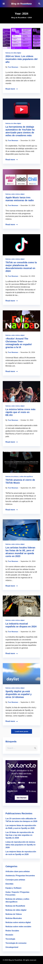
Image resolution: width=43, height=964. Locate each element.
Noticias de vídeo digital (13, 53)
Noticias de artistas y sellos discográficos (19, 476)
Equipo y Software (13, 888)
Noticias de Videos (14, 914)
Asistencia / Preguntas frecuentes (20, 876)
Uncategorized (12, 947)
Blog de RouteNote (21, 4)
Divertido (9, 884)
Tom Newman (13, 67)
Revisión (9, 935)
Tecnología (10, 939)
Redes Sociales (12, 931)
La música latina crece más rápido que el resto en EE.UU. (20, 412)
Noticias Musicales (14, 918)
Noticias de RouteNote (15, 906)
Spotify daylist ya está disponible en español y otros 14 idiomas (19, 694)
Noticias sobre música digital (15, 194)
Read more (10, 89)
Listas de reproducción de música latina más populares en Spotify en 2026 (21, 844)
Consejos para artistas (15, 880)
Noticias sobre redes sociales (18, 927)
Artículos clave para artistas (18, 871)
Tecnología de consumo (16, 943)
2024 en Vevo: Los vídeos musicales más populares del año (21, 59)
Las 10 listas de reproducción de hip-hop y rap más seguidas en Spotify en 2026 (20, 835)
